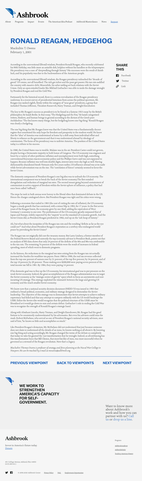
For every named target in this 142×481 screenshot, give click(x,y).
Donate (8, 448)
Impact (31, 21)
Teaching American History (124, 454)
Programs (19, 21)
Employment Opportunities (74, 473)
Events (41, 21)
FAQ (59, 473)
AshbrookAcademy (121, 446)
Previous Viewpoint (29, 363)
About (8, 21)
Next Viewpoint (117, 363)
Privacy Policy (48, 473)
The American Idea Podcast (60, 21)
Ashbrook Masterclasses (86, 21)
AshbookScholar (120, 450)
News (104, 21)
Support (114, 21)
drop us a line (122, 419)
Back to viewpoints (75, 363)
